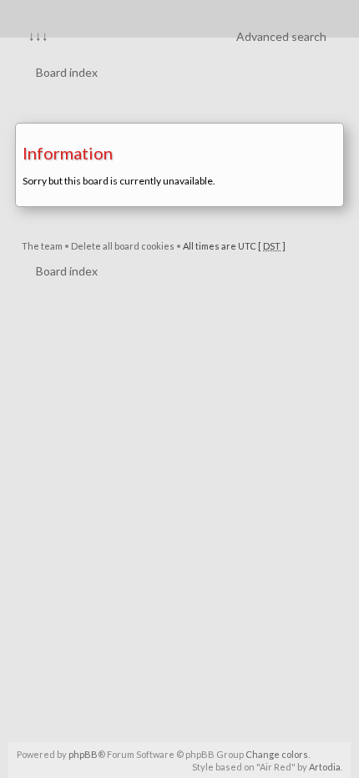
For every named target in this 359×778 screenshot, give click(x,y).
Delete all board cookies (122, 245)
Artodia (325, 766)
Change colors (276, 754)
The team (42, 245)
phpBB (83, 754)
